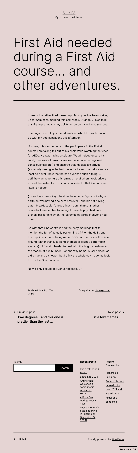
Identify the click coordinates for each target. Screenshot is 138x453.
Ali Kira (69, 13)
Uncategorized (102, 290)
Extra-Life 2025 (89, 376)
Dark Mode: (126, 449)
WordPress (118, 439)
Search (17, 362)
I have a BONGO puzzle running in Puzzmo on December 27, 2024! (89, 414)
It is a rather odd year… (89, 371)
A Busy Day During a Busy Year (88, 400)
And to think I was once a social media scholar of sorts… (88, 387)
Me (32, 294)
